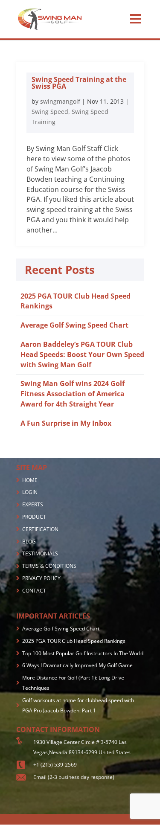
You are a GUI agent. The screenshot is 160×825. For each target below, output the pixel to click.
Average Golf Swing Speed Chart (74, 325)
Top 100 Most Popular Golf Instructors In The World (82, 653)
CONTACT (34, 590)
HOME (30, 480)
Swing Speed (50, 111)
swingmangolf (60, 101)
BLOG (29, 541)
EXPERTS (32, 504)
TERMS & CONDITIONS (49, 565)
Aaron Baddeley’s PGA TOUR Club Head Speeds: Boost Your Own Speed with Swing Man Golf (82, 354)
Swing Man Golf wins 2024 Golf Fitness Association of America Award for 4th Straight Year (72, 394)
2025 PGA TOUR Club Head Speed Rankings (73, 641)
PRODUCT (34, 516)
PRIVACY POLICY (41, 578)
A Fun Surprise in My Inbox (65, 423)
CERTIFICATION (40, 529)
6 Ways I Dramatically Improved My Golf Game (77, 665)
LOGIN (30, 492)
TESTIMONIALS (40, 553)
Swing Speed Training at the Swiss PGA (79, 83)
